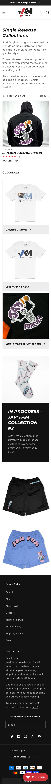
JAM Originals (21, 778)
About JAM (12, 606)
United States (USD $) (23, 756)
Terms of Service (15, 619)
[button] (3, 12)
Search (10, 592)
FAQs (8, 640)
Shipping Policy (14, 633)
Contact (10, 613)
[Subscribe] (42, 724)
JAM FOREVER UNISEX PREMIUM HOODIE (22, 153)
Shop (8, 599)
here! (35, 707)
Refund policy (13, 626)
